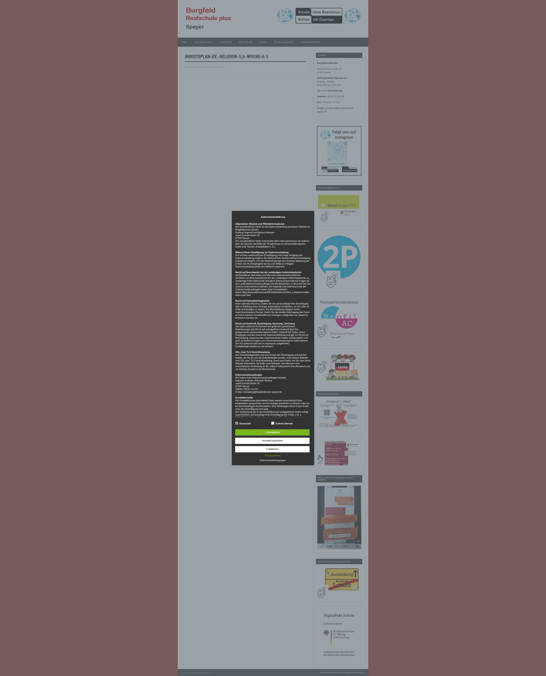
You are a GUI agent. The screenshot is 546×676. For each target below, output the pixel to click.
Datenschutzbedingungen (273, 460)
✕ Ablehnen (272, 449)
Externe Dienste (284, 423)
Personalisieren (273, 455)
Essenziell (245, 423)
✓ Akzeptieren (272, 432)
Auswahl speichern (272, 440)
